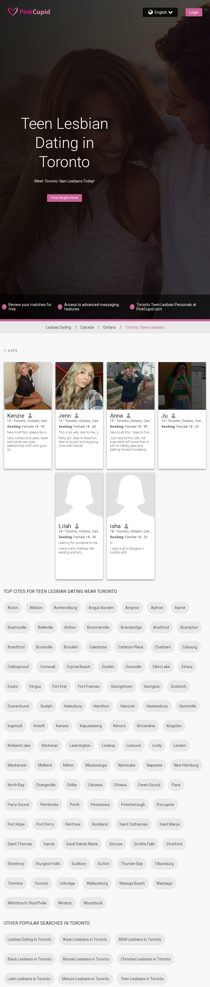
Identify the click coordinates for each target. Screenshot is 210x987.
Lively (157, 745)
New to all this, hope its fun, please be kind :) (131, 432)
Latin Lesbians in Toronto (29, 979)
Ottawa (120, 785)
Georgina (151, 686)
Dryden (108, 667)
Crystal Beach (79, 667)
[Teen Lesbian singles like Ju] (182, 386)
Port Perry (45, 824)
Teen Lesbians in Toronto (142, 979)
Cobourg (189, 647)
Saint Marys (169, 824)
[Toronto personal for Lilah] (79, 496)
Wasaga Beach (132, 883)
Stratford (174, 844)
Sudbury (79, 863)
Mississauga (96, 765)
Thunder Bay (132, 863)
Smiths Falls (144, 844)
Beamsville (17, 627)
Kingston (174, 726)
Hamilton (101, 706)
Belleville (45, 627)
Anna (116, 415)
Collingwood (18, 667)
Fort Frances (89, 686)
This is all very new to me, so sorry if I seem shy (79, 432)
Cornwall (47, 667)
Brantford (16, 647)
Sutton (103, 863)
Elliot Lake (161, 667)
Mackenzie (17, 765)
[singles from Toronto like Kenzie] (28, 386)
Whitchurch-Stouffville (27, 903)
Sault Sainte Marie (82, 844)
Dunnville (133, 667)
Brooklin (71, 647)
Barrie (180, 607)
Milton (68, 765)
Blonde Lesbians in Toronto (86, 959)
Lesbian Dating (58, 327)
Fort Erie (59, 686)
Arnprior (132, 607)
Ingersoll (15, 726)
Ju (164, 415)
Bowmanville (98, 627)
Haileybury (73, 706)
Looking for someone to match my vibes (79, 543)
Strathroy (16, 863)
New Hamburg (186, 765)
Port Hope (16, 824)
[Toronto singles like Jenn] (79, 386)
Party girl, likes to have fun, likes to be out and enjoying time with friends (78, 442)
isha (115, 526)
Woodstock (93, 903)
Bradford (161, 627)
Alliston (36, 607)
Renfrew (72, 824)
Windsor (65, 903)
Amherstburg (65, 607)
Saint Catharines (133, 824)
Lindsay (108, 745)
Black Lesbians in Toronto (29, 959)
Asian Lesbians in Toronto (85, 939)
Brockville (44, 647)
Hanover (128, 706)
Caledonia (98, 647)
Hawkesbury (157, 706)
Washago (164, 883)
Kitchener (50, 745)
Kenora (119, 726)
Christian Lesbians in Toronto (146, 959)
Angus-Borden (101, 607)
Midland (45, 765)
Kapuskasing (91, 726)
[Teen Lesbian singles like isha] (130, 496)
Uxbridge (67, 883)
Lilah (65, 526)
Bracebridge (131, 627)
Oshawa (95, 785)
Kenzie (15, 415)
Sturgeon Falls (48, 863)
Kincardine (146, 726)
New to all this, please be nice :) (28, 432)
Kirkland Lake (19, 745)
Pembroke (49, 804)
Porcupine (165, 804)
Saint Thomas (20, 844)
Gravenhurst (18, 706)
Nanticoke (126, 765)
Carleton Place (130, 647)
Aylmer (157, 607)
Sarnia (49, 844)
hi (111, 543)
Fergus (35, 686)
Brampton (189, 627)
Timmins (15, 883)
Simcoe (115, 844)
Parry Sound (18, 804)
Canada (87, 327)
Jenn (65, 415)
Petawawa (100, 804)
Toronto (41, 883)
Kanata (62, 726)
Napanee (154, 765)
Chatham (163, 647)
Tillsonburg (164, 863)
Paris (176, 785)
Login (194, 12)
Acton (13, 607)
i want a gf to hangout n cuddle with (127, 550)
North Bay (16, 785)
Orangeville (46, 785)
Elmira (187, 667)
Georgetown (121, 686)
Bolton (70, 627)
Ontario (109, 327)
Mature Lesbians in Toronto (85, 979)
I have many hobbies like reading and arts (76, 550)
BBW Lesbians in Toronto (140, 939)
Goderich (178, 686)
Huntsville (187, 706)
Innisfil (39, 726)
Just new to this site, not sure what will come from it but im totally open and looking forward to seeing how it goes (129, 444)
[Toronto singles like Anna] (130, 386)
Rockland (100, 824)
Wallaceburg (97, 883)
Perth (75, 804)
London (179, 745)
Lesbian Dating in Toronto (29, 939)
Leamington (80, 745)
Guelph (46, 706)
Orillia (72, 785)
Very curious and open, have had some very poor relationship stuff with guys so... (27, 444)
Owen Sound (149, 785)
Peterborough (133, 804)
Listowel (134, 745)
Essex (13, 686)
